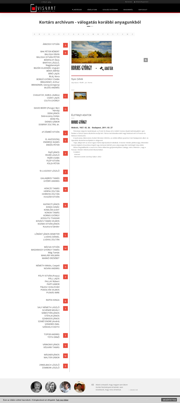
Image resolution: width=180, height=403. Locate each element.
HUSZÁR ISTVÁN (51, 196)
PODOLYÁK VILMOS (50, 289)
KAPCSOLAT (143, 10)
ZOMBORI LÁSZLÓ (50, 367)
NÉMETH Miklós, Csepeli (47, 265)
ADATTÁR (108, 69)
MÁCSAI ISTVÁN (51, 247)
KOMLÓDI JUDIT (51, 209)
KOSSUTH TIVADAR (50, 218)
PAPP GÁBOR (53, 284)
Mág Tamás (53, 252)
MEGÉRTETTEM (169, 399)
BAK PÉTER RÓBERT (49, 51)
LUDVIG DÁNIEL (51, 236)
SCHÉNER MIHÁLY (50, 310)
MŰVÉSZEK (78, 10)
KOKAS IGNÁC (52, 207)
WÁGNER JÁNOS (51, 354)
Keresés (129, 2)
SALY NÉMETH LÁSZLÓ (48, 307)
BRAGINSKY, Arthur (49, 82)
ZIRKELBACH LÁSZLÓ (49, 364)
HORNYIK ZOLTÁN (50, 194)
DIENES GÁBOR (52, 121)
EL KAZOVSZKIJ (52, 139)
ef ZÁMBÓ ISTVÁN (50, 131)
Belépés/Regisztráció (142, 2)
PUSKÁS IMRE (52, 292)
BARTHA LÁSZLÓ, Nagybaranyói (51, 64)
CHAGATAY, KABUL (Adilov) (46, 95)
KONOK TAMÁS (52, 212)
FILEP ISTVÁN (52, 160)
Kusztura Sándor (51, 226)
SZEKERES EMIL (52, 324)
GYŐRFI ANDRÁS (51, 181)
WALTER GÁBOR (51, 357)
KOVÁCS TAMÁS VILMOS (47, 221)
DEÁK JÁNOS (53, 113)
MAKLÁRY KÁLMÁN (50, 255)
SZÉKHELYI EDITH (50, 327)
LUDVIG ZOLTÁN (51, 239)
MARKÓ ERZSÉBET (50, 258)
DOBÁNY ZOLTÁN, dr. (49, 124)
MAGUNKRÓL (128, 10)
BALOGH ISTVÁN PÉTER (47, 57)
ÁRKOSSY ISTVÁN (51, 44)
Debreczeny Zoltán (50, 116)
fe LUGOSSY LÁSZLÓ (49, 170)
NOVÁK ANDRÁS (51, 268)
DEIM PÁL (54, 118)
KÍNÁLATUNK (92, 10)
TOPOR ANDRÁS (51, 334)
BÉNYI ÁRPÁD (52, 70)
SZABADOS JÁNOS (50, 318)
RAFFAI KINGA (52, 300)
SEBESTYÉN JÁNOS (50, 312)
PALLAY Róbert (52, 281)
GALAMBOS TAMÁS (50, 178)
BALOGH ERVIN (52, 54)
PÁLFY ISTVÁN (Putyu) (48, 275)
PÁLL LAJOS (53, 278)
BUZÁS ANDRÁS (51, 87)
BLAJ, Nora (54, 76)
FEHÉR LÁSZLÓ (52, 155)
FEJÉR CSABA (53, 157)
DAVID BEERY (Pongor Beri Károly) (46, 109)
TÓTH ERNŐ (53, 337)
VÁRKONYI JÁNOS (51, 344)
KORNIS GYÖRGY (51, 215)
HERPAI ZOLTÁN (51, 191)
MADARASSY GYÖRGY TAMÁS (45, 249)
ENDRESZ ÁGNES (51, 142)
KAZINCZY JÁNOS (51, 204)
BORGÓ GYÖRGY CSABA (47, 79)
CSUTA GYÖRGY (51, 100)
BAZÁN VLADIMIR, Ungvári (46, 68)
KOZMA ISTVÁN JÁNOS (48, 223)
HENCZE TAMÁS (51, 188)
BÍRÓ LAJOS (53, 73)
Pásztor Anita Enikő (49, 287)
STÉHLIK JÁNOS (51, 315)
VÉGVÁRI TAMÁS (51, 347)
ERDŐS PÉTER (52, 144)
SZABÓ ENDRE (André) (48, 321)
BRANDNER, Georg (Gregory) (45, 84)
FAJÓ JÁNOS (53, 152)
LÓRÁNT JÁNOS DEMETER (47, 234)
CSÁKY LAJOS (53, 97)
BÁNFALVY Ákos (51, 59)
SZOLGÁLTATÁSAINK (110, 10)
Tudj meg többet (62, 400)
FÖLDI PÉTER (53, 163)
